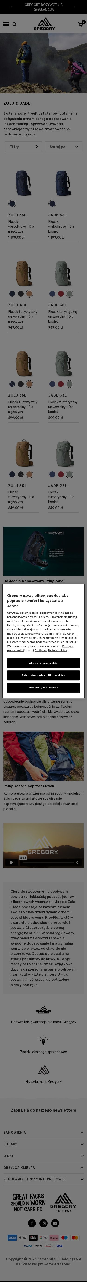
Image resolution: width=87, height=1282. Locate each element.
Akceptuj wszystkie (43, 663)
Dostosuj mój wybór (43, 687)
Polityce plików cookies (51, 650)
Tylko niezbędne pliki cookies (43, 675)
